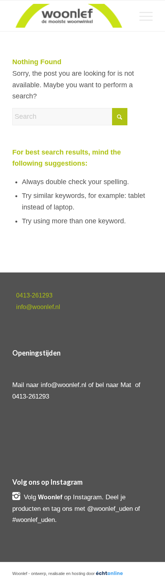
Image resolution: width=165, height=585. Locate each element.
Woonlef (50, 497)
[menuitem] (142, 15)
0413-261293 (34, 295)
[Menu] (142, 15)
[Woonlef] (68, 15)
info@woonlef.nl (38, 307)
